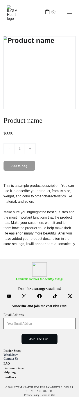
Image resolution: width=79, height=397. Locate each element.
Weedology (11, 354)
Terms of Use (48, 395)
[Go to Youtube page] (11, 296)
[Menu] (69, 12)
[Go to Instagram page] (26, 296)
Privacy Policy (31, 395)
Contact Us (11, 358)
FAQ (7, 363)
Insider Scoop (13, 350)
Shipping (10, 372)
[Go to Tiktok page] (57, 296)
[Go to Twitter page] (70, 296)
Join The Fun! (39, 339)
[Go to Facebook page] (41, 296)
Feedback (10, 377)
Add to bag (19, 166)
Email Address (14, 315)
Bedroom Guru (14, 368)
